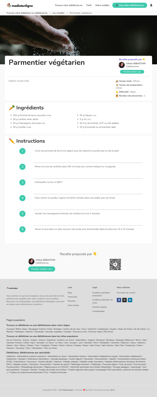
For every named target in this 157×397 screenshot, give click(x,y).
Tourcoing (20, 348)
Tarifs (89, 5)
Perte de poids (125, 364)
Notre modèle (102, 5)
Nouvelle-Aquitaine (53, 331)
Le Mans (59, 342)
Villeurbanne (37, 348)
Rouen (85, 345)
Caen (144, 340)
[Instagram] (124, 300)
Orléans (30, 345)
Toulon (139, 345)
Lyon (80, 342)
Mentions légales (99, 307)
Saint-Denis (95, 345)
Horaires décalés (45, 361)
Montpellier (104, 342)
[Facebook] (119, 300)
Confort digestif (75, 359)
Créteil (26, 342)
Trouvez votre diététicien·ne (68, 5)
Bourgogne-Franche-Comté (40, 329)
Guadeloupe (103, 329)
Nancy (133, 342)
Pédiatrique (96, 364)
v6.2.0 (112, 390)
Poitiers (54, 345)
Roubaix (77, 345)
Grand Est (92, 329)
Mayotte (29, 331)
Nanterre (141, 342)
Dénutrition (88, 359)
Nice (16, 345)
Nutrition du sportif (61, 364)
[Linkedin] (130, 300)
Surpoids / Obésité (29, 369)
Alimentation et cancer (57, 356)
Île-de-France (140, 329)
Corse (83, 329)
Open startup (73, 305)
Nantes (9, 345)
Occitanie (67, 331)
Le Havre (50, 342)
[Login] (151, 5)
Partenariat (72, 297)
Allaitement (11, 359)
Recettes (72, 301)
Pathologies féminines (80, 364)
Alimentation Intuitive (77, 356)
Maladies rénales (20, 364)
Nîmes (22, 345)
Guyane (113, 329)
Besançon (100, 340)
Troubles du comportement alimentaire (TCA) (29, 372)
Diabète (112, 359)
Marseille (88, 342)
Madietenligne (68, 390)
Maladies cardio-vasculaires (91, 361)
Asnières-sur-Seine (65, 340)
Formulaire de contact (126, 292)
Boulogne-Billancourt (125, 340)
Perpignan (45, 345)
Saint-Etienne (107, 345)
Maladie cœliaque (70, 361)
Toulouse (10, 348)
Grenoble (40, 342)
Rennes (69, 345)
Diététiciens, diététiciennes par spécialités (28, 352)
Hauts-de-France (125, 329)
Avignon (91, 340)
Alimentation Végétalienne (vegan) (103, 356)
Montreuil (115, 342)
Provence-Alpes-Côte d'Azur (100, 331)
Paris (37, 345)
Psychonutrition (13, 367)
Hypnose (58, 361)
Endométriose (20, 361)
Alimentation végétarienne (130, 356)
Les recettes (58, 12)
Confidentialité (98, 311)
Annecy (42, 340)
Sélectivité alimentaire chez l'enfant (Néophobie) (90, 367)
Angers (34, 340)
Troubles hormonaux (58, 372)
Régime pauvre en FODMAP (56, 367)
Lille (66, 342)
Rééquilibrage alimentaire (32, 367)
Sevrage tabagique (121, 367)
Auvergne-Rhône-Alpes (16, 329)
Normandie (39, 331)
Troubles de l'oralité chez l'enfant (52, 369)
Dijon (32, 342)
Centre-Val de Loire (71, 329)
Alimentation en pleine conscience (31, 356)
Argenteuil (51, 340)
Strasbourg (130, 345)
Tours (27, 348)
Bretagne (58, 329)
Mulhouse (125, 342)
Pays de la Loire (80, 331)
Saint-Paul (119, 345)
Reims (62, 345)
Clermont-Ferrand (14, 342)
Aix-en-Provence (13, 340)
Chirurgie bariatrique (59, 359)
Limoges (73, 342)
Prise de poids (139, 364)
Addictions (10, 356)
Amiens (26, 340)
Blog (70, 292)
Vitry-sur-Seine (50, 348)
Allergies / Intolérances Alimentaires (33, 359)
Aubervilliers (80, 340)
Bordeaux (110, 340)
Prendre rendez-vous (132, 71)
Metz (95, 342)
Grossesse (31, 361)
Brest (138, 340)
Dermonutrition (101, 359)
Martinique (19, 331)
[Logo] (20, 5)
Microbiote (34, 364)
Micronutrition (45, 364)
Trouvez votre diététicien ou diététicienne (27, 12)
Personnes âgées (109, 364)
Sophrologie (136, 367)
